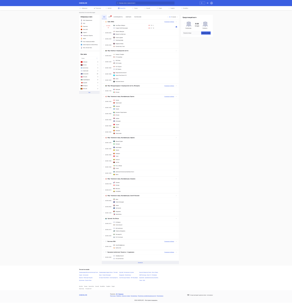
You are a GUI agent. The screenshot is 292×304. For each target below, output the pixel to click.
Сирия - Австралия (83, 275)
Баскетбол (91, 286)
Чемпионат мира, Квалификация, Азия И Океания (125, 195)
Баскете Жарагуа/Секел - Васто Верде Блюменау (148, 272)
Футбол (81, 286)
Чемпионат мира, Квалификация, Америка (123, 179)
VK (117, 294)
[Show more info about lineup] (176, 26)
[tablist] (122, 17)
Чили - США (142, 280)
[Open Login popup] (211, 3)
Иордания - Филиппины (125, 275)
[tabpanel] (140, 142)
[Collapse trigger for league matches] (176, 21)
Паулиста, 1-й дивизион (127, 252)
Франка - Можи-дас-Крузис (86, 277)
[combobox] (202, 3)
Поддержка (160, 296)
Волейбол (102, 286)
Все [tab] (104, 16)
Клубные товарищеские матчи (119, 50)
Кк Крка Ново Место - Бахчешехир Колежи (108, 277)
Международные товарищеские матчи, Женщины (125, 85)
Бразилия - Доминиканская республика (149, 277)
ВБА (114, 241)
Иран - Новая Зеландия (105, 275)
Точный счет (88, 288)
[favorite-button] (104, 22)
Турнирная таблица (169, 21)
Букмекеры (134, 296)
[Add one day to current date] (168, 17)
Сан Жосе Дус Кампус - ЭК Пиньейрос (128, 277)
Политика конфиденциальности (147, 296)
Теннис (85, 286)
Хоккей (97, 286)
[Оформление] (207, 3)
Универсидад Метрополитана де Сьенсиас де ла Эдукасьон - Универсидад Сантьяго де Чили (88, 272)
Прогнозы (81, 288)
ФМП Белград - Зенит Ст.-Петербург (148, 275)
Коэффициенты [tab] (118, 16)
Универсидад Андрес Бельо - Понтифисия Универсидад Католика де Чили (109, 272)
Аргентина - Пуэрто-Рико (85, 280)
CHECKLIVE (83, 3)
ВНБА (112, 21)
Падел (113, 286)
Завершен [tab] (128, 16)
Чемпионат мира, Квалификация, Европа (122, 96)
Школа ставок (126, 296)
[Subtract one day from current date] (177, 17)
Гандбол (108, 286)
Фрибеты (118, 296)
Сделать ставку (206, 33)
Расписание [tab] (137, 16)
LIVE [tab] (109, 16)
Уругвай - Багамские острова (126, 272)
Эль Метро (116, 218)
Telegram (120, 294)
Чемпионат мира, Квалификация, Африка (123, 137)
